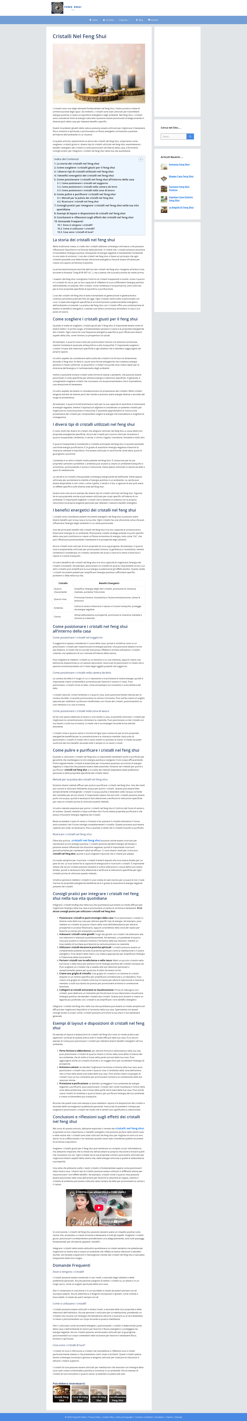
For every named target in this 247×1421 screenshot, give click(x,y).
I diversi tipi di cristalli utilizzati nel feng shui (85, 171)
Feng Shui (123, 20)
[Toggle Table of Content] (139, 159)
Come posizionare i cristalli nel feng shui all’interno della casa (95, 179)
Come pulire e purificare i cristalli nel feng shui (86, 194)
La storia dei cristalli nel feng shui (78, 163)
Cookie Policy (108, 1417)
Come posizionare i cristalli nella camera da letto (89, 186)
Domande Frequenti (70, 221)
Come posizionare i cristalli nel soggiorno (85, 183)
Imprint (169, 1417)
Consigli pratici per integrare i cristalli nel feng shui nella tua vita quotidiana (98, 207)
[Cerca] (190, 136)
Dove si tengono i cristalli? (78, 225)
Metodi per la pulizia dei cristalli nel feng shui (87, 197)
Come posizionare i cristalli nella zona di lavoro (88, 190)
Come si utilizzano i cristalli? (79, 228)
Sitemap (178, 1417)
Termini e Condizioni (144, 1417)
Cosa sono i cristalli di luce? (78, 232)
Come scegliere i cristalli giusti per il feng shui (86, 167)
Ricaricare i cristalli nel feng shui (80, 201)
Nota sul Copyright (124, 1417)
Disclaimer (159, 1417)
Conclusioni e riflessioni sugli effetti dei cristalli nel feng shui (95, 217)
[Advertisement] (149, 7)
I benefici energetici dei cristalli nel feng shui (85, 175)
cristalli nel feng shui (86, 840)
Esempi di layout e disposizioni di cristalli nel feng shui (91, 213)
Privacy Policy (94, 1417)
